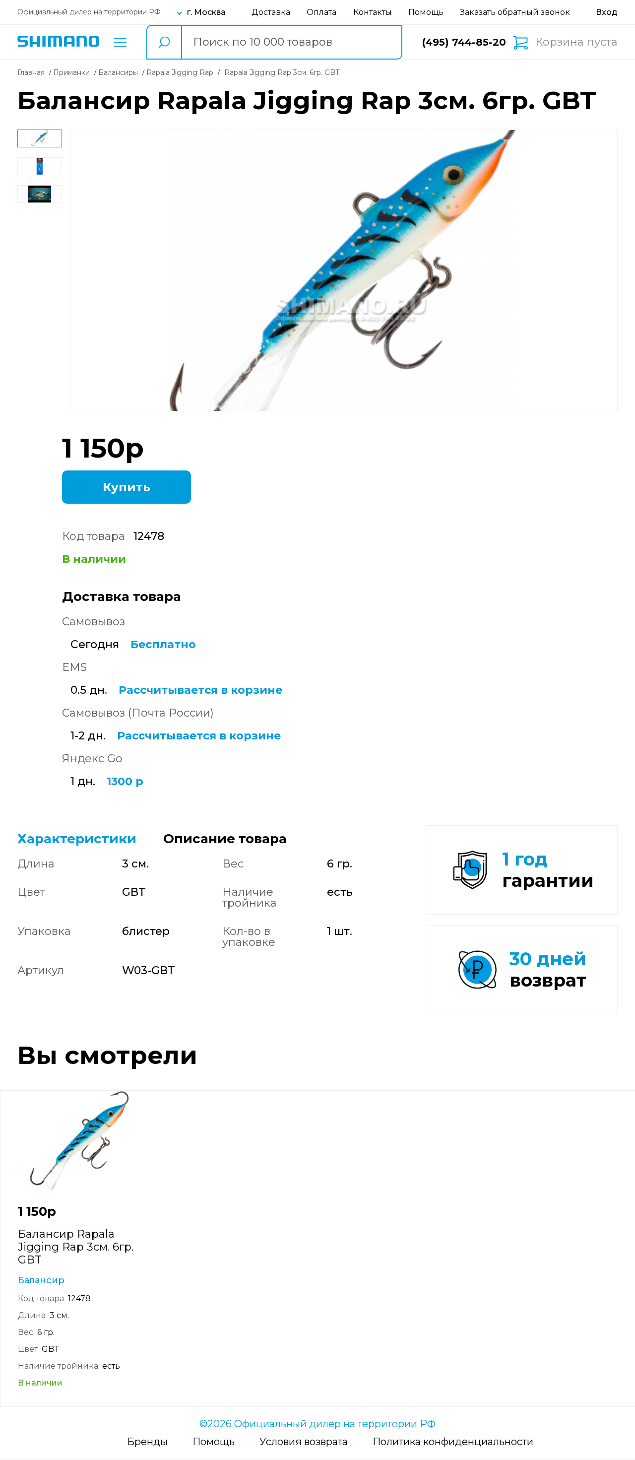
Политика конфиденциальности (453, 1442)
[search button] (163, 42)
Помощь (426, 12)
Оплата (321, 12)
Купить (126, 487)
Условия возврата (303, 1442)
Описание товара (225, 839)
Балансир (41, 1280)
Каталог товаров (120, 42)
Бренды (147, 1442)
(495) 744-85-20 (464, 42)
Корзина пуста (576, 42)
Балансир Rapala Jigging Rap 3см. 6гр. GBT (75, 1246)
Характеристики (76, 839)
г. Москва (206, 12)
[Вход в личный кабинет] (607, 12)
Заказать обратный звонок (515, 12)
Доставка (271, 12)
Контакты (372, 12)
